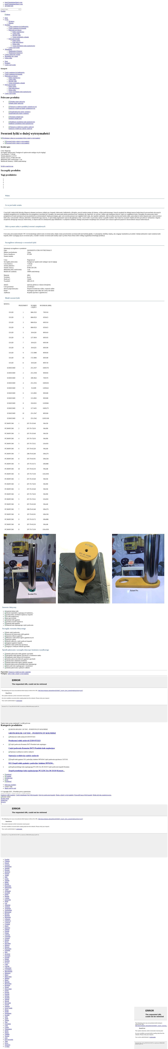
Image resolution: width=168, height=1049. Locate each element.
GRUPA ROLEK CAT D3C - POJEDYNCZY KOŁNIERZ (32, 733)
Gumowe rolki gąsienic (8, 795)
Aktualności (8, 49)
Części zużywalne (14, 47)
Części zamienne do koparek (17, 28)
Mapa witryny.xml (10, 788)
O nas (6, 19)
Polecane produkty (10, 785)
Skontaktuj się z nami (11, 56)
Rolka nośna (16, 40)
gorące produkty (6, 793)
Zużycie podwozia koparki (47, 795)
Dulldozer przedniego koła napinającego (21, 123)
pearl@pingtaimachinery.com (14, 4)
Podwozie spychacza (15, 30)
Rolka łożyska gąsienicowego (102, 795)
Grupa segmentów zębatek (20, 37)
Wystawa (11, 21)
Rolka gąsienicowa (18, 32)
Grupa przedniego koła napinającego (23, 46)
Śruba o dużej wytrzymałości (65, 795)
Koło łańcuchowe (17, 42)
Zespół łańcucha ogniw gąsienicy (19, 113)
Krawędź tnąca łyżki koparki (83, 795)
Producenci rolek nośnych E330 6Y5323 (25, 741)
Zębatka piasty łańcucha (16, 103)
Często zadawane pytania (12, 54)
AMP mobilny (26, 793)
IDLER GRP (16, 35)
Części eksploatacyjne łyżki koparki (27, 795)
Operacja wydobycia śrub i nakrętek (19, 672)
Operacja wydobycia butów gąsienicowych (22, 108)
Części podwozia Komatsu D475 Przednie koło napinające (32, 748)
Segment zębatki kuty (15, 118)
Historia (11, 23)
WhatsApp (4, 800)
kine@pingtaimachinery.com (13, 2)
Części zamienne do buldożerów (18, 26)
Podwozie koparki (14, 39)
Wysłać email (5, 798)
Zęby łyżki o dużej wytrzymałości (18, 674)
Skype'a (3, 802)
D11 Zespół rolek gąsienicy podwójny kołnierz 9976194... (31, 763)
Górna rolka (16, 33)
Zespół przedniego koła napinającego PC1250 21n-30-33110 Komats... (37, 771)
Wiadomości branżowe (16, 53)
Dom (6, 18)
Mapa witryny (16, 793)
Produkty (7, 25)
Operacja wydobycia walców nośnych (20, 128)
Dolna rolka (16, 44)
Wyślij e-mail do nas (7, 166)
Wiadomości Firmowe (15, 51)
